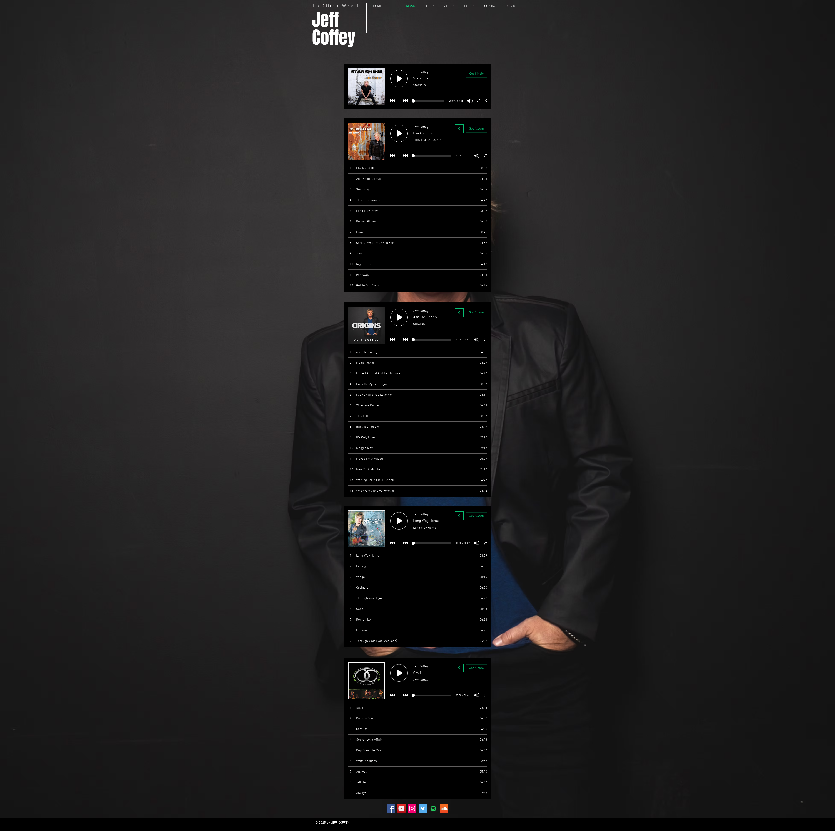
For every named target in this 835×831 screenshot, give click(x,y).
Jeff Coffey (334, 28)
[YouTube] (401, 808)
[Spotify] (433, 808)
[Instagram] (412, 808)
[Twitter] (423, 808)
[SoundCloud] (444, 808)
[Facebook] (391, 808)
